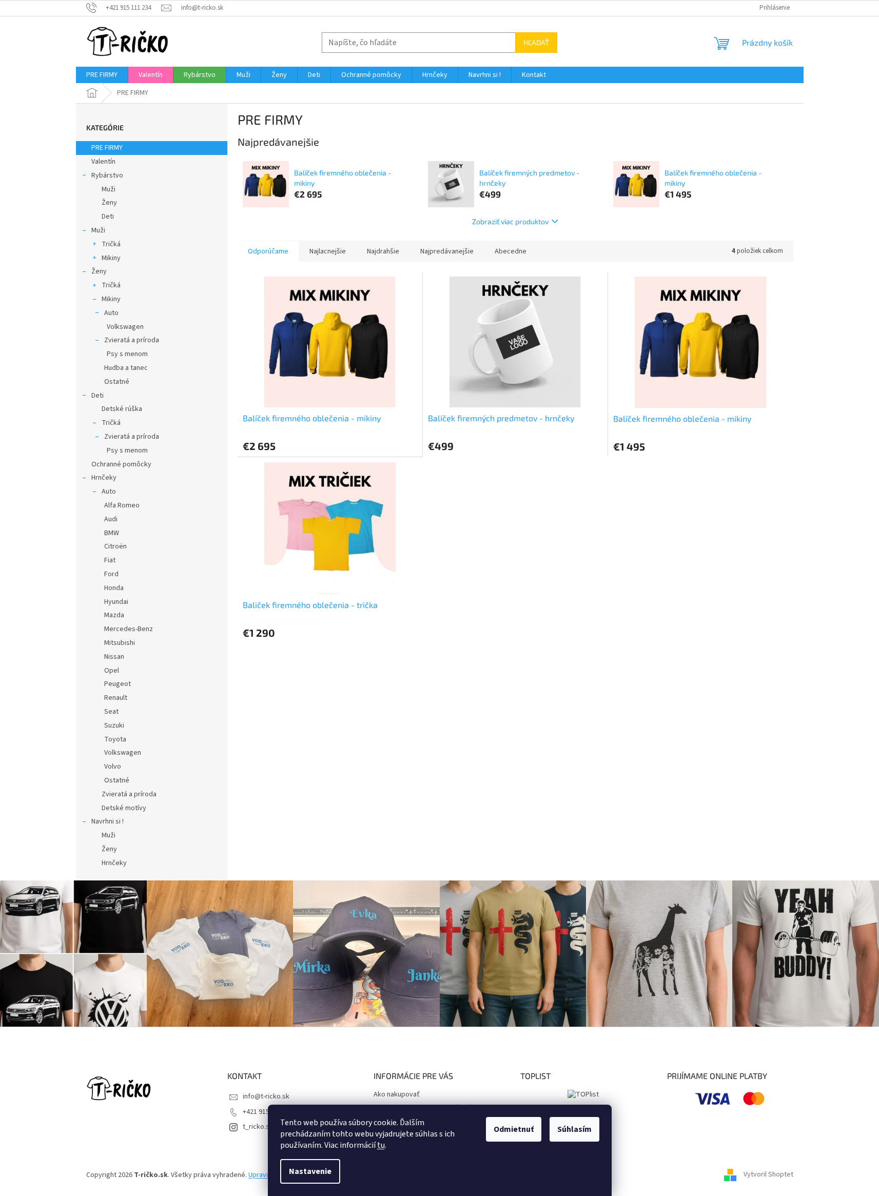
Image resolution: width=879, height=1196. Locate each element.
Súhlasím (574, 1129)
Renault (115, 698)
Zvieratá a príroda (131, 340)
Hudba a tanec (126, 368)
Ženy (109, 203)
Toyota (115, 739)
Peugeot (117, 684)
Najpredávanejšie (447, 251)
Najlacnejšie (327, 251)
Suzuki (114, 725)
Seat (111, 712)
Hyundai (116, 602)
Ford (111, 574)
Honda (114, 588)
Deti (108, 216)
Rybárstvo (107, 175)
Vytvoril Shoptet (768, 1175)
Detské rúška (122, 409)
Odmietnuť (514, 1129)
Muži (108, 189)
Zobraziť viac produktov (510, 221)
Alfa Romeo (122, 505)
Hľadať (536, 42)
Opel (111, 670)
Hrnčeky (103, 478)
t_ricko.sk (258, 1127)
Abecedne (510, 251)
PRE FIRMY (107, 148)
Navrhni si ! (107, 821)
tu (381, 1145)
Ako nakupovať (397, 1094)
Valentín (103, 161)
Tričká (111, 244)
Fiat (109, 560)
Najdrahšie (383, 251)
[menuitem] (102, 75)
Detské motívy (124, 808)
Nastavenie (310, 1171)
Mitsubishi (119, 643)
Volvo (112, 766)
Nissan (114, 657)
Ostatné (116, 382)
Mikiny (111, 258)
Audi (111, 519)
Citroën (115, 546)
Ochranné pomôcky (121, 464)
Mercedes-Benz (128, 629)
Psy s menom (127, 354)
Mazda (114, 615)
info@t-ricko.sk (266, 1096)
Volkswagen (125, 327)
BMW (111, 533)
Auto (111, 313)
